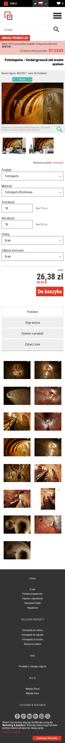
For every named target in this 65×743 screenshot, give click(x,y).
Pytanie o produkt (32, 333)
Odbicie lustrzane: (13, 250)
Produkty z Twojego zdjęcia (32, 666)
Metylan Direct (33, 688)
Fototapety (58, 162)
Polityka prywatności (32, 593)
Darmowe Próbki (32, 603)
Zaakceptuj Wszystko (47, 738)
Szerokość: (8, 202)
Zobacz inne (32, 344)
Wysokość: (8, 218)
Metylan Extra (32, 693)
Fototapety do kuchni (32, 639)
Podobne (32, 312)
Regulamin (32, 607)
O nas (32, 589)
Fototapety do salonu (32, 630)
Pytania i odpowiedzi (32, 598)
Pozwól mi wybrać (11, 732)
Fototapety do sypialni (32, 634)
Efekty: (6, 234)
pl (35, 3)
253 (42, 224)
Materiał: (7, 186)
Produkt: (7, 170)
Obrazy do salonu (32, 644)
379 (42, 208)
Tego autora (32, 322)
